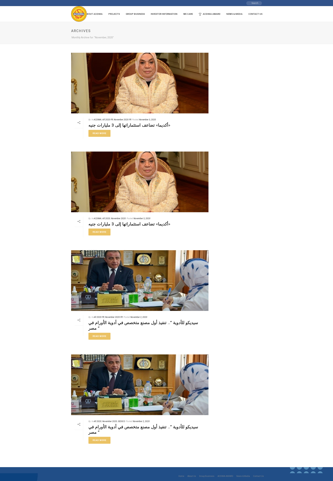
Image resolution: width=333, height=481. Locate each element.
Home (181, 476)
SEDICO (121, 421)
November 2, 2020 (138, 317)
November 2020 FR (122, 119)
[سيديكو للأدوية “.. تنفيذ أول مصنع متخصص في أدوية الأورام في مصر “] (139, 280)
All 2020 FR (107, 119)
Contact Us (255, 14)
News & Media (234, 14)
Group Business (135, 14)
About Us (191, 476)
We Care (188, 14)
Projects (114, 14)
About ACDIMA (94, 14)
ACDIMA (97, 119)
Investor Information (164, 14)
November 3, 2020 (147, 119)
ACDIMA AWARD (211, 14)
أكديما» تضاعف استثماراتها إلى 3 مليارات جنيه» (129, 125)
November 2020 (118, 218)
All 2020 (106, 218)
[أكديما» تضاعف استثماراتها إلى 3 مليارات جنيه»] (139, 83)
